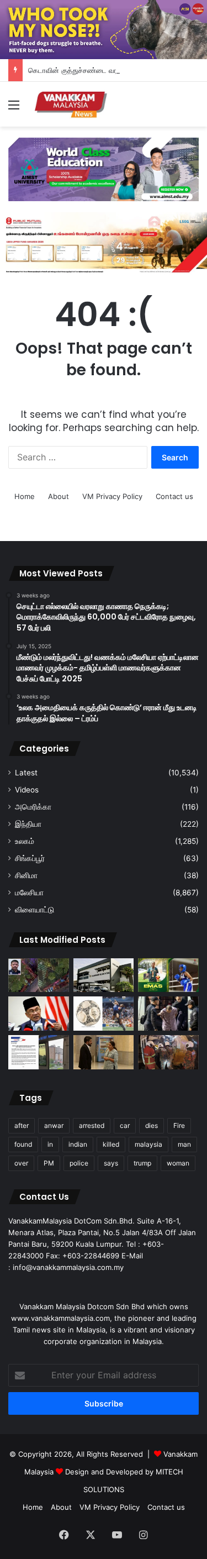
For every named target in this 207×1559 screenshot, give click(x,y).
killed (111, 1144)
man (184, 1144)
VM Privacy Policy (112, 496)
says (111, 1163)
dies (151, 1125)
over (21, 1163)
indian (77, 1144)
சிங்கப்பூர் (30, 858)
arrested (91, 1125)
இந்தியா (28, 824)
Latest (26, 772)
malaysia (148, 1144)
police (79, 1163)
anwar (53, 1125)
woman (178, 1163)
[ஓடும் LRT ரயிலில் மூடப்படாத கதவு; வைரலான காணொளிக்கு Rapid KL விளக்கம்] (38, 1052)
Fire (179, 1125)
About (58, 496)
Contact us (174, 496)
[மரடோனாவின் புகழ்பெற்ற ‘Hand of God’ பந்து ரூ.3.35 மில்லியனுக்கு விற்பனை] (103, 1013)
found (23, 1144)
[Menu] (13, 108)
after (21, 1125)
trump (142, 1163)
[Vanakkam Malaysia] (72, 104)
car (125, 1125)
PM (49, 1163)
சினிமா (26, 875)
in (50, 1144)
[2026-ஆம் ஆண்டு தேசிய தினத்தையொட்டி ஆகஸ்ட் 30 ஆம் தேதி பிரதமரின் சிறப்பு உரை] (38, 1013)
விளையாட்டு (34, 909)
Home (24, 496)
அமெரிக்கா (33, 806)
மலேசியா (29, 892)
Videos (27, 789)
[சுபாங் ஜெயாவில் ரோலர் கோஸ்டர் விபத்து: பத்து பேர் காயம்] (38, 975)
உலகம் (24, 841)
